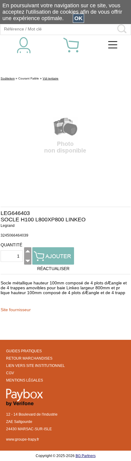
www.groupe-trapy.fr (22, 439)
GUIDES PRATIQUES (24, 351)
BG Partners (86, 456)
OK (78, 18)
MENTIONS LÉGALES (24, 380)
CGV (10, 373)
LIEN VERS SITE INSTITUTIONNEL (35, 366)
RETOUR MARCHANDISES (29, 358)
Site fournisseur (16, 309)
